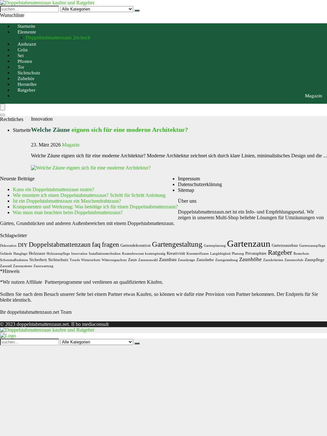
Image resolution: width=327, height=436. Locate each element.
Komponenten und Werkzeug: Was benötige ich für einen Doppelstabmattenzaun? (95, 206)
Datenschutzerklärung (200, 184)
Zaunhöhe (250, 259)
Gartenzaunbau (285, 245)
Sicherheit (38, 259)
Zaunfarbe (205, 259)
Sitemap (186, 190)
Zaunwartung (43, 266)
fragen (110, 244)
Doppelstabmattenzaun (60, 244)
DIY (22, 245)
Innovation (79, 253)
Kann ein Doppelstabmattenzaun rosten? (53, 189)
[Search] (2, 115)
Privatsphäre (256, 253)
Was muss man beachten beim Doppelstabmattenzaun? (68, 212)
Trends (75, 260)
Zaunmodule (294, 260)
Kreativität (176, 253)
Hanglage (20, 253)
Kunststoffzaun (197, 253)
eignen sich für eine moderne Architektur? (109, 129)
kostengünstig (155, 253)
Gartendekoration (135, 245)
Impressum (189, 178)
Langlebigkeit (220, 253)
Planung (238, 253)
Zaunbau (168, 259)
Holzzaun (37, 253)
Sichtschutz (58, 259)
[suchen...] (137, 10)
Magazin (313, 95)
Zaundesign (186, 260)
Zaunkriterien (273, 260)
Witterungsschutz (114, 260)
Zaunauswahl (148, 260)
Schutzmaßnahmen (14, 260)
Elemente (27, 31)
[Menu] (2, 107)
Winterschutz (90, 260)
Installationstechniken (105, 253)
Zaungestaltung (226, 260)
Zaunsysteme (22, 266)
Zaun (132, 259)
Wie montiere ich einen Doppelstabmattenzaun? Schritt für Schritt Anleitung (89, 195)
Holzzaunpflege (58, 253)
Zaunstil (6, 266)
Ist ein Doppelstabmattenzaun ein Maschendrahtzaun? (67, 201)
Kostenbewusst (133, 253)
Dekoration (8, 245)
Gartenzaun (248, 243)
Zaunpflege (314, 259)
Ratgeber (26, 90)
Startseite (22, 130)
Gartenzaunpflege (312, 245)
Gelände (6, 253)
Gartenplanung (215, 245)
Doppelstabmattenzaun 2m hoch (58, 37)
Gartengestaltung (177, 244)
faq (96, 244)
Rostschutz (301, 253)
